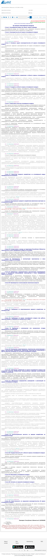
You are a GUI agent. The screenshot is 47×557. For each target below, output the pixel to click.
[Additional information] (15, 17)
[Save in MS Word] (13, 17)
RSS (42, 541)
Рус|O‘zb (44, 17)
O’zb (37, 17)
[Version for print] (17, 17)
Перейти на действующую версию (37, 22)
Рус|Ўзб (40, 17)
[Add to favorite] (2, 17)
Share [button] (31, 12)
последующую (10, 41)
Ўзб (35, 17)
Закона (17, 196)
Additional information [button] (6, 12)
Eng (32, 17)
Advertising (29, 541)
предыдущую (10, 187)
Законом (24, 208)
